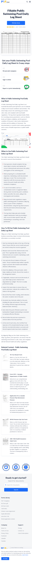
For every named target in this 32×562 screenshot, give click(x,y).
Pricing (20, 528)
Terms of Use (5, 530)
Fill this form (16, 23)
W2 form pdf (4, 503)
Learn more (25, 555)
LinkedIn (3, 538)
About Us (3, 528)
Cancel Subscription (23, 533)
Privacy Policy (4, 533)
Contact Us (21, 530)
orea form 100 (5, 516)
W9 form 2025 (5, 506)
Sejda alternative (5, 514)
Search (16, 490)
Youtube (3, 541)
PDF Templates (5, 501)
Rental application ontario (8, 519)
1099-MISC (4, 508)
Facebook (3, 536)
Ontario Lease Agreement (8, 511)
